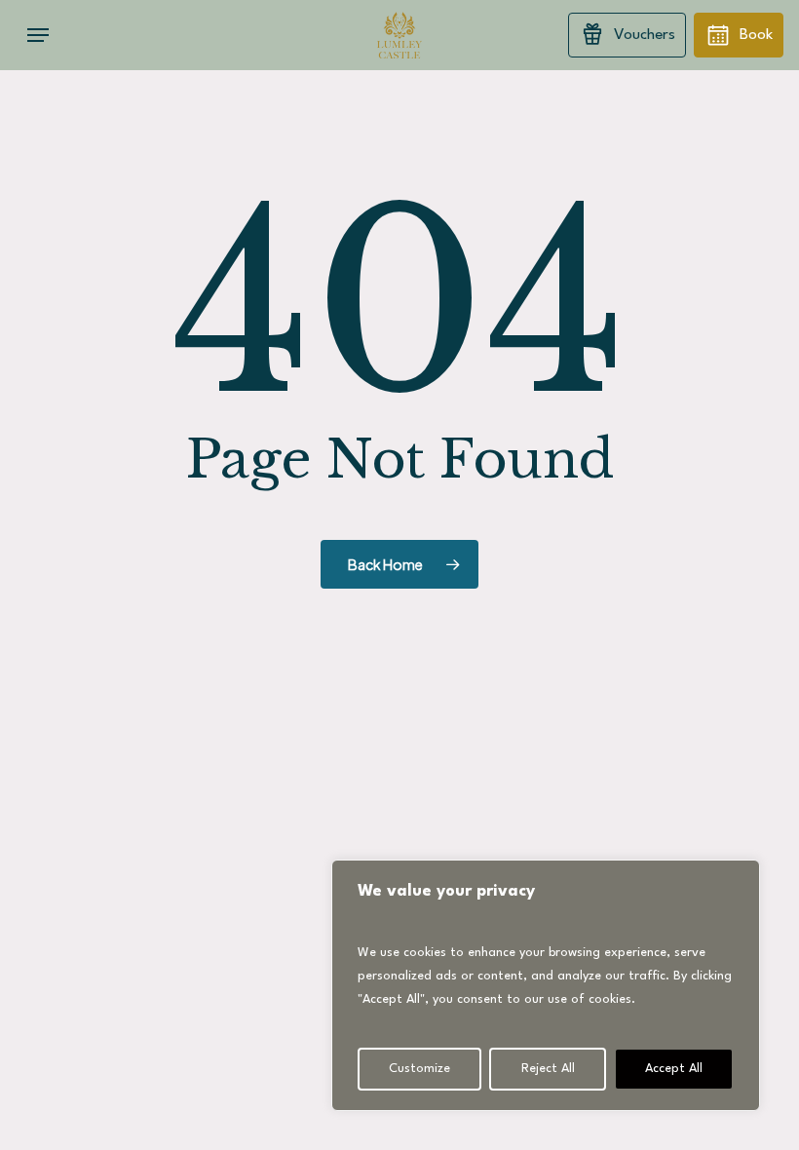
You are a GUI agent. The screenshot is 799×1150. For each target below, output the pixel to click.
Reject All (548, 1068)
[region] (545, 985)
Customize (419, 1068)
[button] (38, 35)
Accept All (674, 1068)
